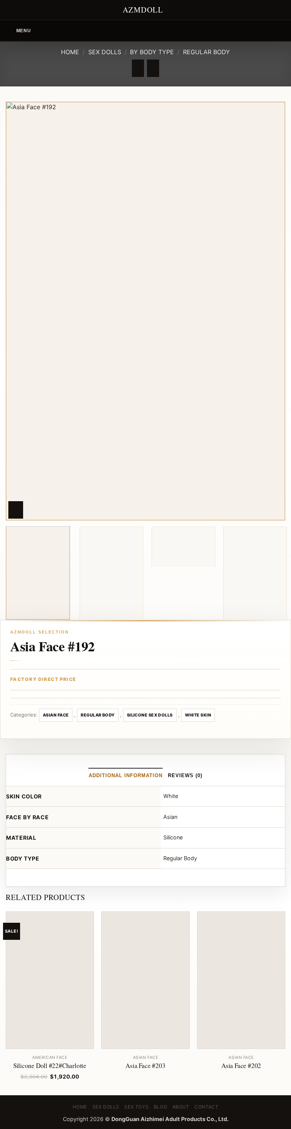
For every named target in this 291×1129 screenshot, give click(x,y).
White (170, 796)
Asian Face (56, 715)
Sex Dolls (104, 52)
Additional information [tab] (126, 775)
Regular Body (206, 52)
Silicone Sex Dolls (150, 715)
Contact (206, 1107)
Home (70, 52)
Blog (160, 1107)
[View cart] (281, 30)
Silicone (173, 837)
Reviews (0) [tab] (185, 775)
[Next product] (138, 68)
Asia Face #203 (145, 1066)
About (180, 1107)
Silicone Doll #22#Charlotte (49, 1066)
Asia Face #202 (241, 1066)
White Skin (198, 715)
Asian (170, 817)
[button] (18, 30)
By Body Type (152, 52)
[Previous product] (153, 68)
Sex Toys (136, 1107)
